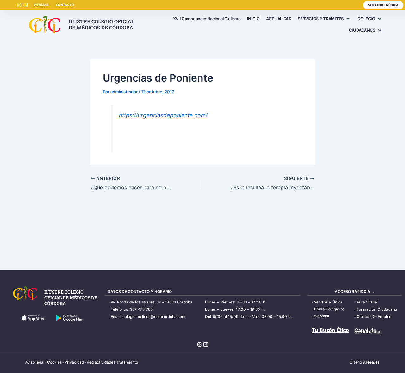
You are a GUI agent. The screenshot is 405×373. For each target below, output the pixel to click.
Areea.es (371, 362)
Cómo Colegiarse (329, 309)
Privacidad (74, 362)
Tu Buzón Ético (330, 330)
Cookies (54, 362)
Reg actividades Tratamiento (112, 362)
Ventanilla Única (328, 302)
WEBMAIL (41, 5)
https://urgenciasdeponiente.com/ (163, 115)
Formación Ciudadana (377, 309)
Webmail (321, 316)
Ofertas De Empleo (374, 316)
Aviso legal (34, 362)
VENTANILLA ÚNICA (383, 5)
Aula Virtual (367, 302)
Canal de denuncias (367, 331)
